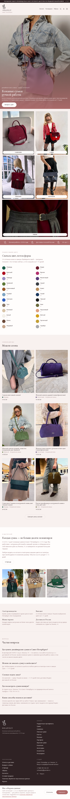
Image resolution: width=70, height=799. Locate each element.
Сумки (39, 726)
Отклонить (49, 792)
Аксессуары (40, 748)
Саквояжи (40, 729)
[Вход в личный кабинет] (64, 9)
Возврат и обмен (7, 765)
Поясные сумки (41, 732)
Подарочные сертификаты (45, 724)
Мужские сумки (41, 743)
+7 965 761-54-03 (42, 768)
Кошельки (40, 745)
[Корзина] (67, 9)
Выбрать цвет (9, 104)
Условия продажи (7, 776)
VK (37, 773)
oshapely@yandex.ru (43, 770)
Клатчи (39, 734)
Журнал (4, 781)
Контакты (5, 773)
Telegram (42, 773)
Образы (56, 9)
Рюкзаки (39, 737)
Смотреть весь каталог (35, 517)
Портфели (40, 740)
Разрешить (62, 792)
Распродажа (48, 9)
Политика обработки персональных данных (16, 779)
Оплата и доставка (8, 762)
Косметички (40, 751)
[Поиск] (60, 9)
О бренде (8, 562)
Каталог (42, 9)
